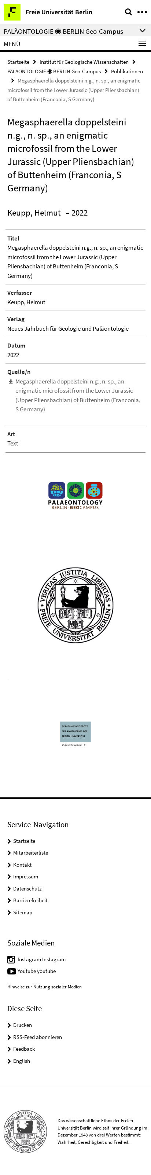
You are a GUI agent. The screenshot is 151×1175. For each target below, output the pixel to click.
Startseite (18, 61)
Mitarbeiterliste (30, 852)
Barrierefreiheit (30, 900)
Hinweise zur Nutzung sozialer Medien (44, 987)
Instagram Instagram (42, 959)
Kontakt (22, 864)
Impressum (25, 876)
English (21, 1060)
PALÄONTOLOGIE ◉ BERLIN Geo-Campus (54, 71)
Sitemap (22, 912)
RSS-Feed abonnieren (37, 1036)
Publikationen (127, 71)
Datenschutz (27, 888)
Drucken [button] (22, 1024)
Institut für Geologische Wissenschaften (84, 61)
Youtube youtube (37, 970)
